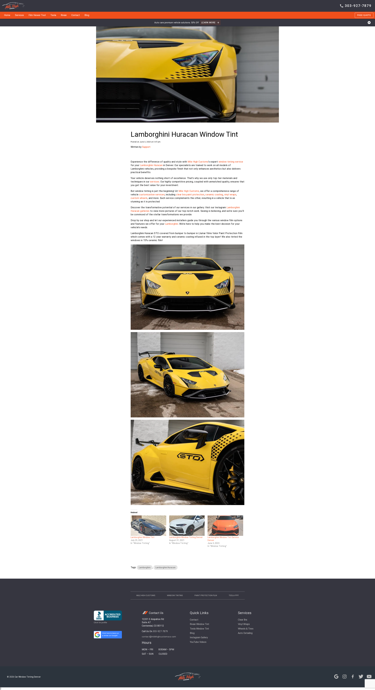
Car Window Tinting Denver (28, 677)
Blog (87, 15)
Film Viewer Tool (37, 15)
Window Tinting (175, 595)
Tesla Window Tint (199, 628)
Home (7, 15)
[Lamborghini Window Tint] (148, 525)
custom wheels (139, 198)
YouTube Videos (198, 642)
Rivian (64, 15)
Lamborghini (171, 223)
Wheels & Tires (245, 628)
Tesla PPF (234, 595)
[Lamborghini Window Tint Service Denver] (225, 525)
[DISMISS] (369, 22)
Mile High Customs (198, 161)
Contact (75, 15)
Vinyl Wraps (244, 624)
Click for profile (100, 622)
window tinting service (231, 161)
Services (19, 15)
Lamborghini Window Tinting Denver (186, 537)
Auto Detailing (245, 633)
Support (146, 147)
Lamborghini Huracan (151, 165)
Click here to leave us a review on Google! (110, 634)
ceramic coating (214, 194)
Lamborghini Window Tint (142, 537)
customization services (152, 194)
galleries (145, 211)
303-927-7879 (160, 631)
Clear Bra (242, 619)
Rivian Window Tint (199, 624)
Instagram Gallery (199, 637)
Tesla (53, 15)
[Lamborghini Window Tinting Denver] (187, 525)
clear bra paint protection (190, 194)
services (154, 181)
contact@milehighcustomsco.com (159, 636)
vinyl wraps (230, 194)
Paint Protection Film (206, 595)
